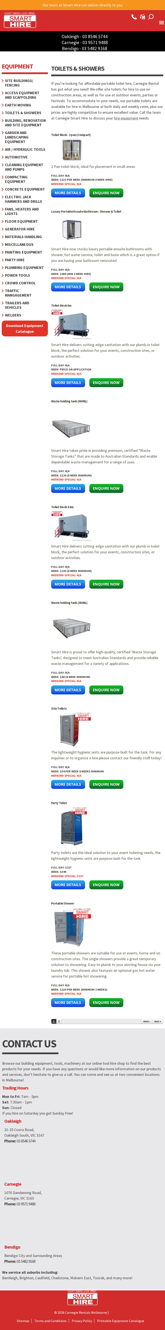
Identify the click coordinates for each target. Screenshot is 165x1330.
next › (146, 1021)
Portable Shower (62, 903)
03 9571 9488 (95, 42)
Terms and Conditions (50, 1321)
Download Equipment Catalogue (24, 328)
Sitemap (23, 1321)
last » (157, 1021)
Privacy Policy (82, 1321)
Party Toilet (59, 803)
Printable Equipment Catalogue (120, 1321)
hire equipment (126, 118)
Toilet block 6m (61, 305)
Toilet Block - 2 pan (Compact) (71, 135)
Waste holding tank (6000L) (69, 401)
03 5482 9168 (94, 48)
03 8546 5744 (95, 36)
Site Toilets (59, 708)
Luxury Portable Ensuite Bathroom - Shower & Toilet (86, 211)
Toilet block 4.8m (62, 507)
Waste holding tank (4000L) (69, 603)
